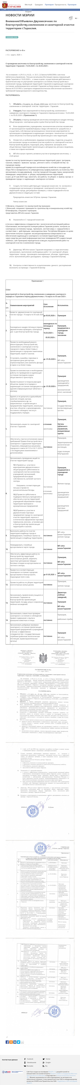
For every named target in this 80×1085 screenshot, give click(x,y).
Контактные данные (10, 1060)
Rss (46, 1066)
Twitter (48, 1059)
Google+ (48, 1062)
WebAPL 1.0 (52, 1072)
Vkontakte (30, 1066)
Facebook (30, 1059)
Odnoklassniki (31, 1062)
